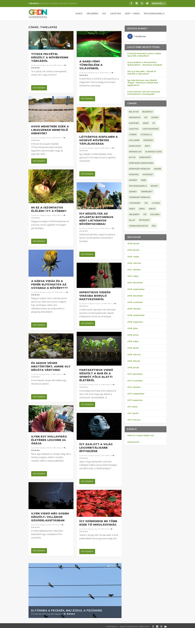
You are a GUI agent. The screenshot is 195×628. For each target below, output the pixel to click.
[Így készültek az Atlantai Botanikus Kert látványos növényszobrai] (99, 195)
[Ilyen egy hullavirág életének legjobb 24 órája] (51, 418)
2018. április (133, 348)
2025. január (133, 250)
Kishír (59, 65)
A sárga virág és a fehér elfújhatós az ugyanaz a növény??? (49, 284)
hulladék (134, 140)
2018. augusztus (135, 322)
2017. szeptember (135, 393)
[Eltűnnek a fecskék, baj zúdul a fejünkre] (75, 590)
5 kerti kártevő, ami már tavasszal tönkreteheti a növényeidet (143, 92)
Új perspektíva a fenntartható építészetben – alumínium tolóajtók (144, 63)
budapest (147, 112)
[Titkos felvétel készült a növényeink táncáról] (51, 40)
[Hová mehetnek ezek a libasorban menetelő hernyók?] (51, 109)
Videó (79, 14)
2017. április (133, 413)
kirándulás (135, 151)
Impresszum (133, 442)
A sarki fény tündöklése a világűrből (91, 65)
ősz (154, 226)
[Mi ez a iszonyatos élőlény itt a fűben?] (51, 186)
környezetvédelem (139, 169)
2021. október (134, 269)
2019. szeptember (136, 289)
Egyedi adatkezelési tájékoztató (134, 626)
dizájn (154, 117)
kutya (132, 157)
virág (142, 209)
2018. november (135, 302)
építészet (144, 220)
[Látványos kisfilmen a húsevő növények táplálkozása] (99, 119)
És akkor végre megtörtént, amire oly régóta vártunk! (50, 366)
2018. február (133, 361)
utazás (156, 203)
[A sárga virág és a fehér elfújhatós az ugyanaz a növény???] (51, 263)
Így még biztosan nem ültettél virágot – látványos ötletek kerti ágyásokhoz (142, 82)
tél (146, 203)
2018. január (133, 367)
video (132, 209)
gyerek (133, 134)
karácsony (135, 146)
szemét (133, 191)
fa (153, 123)
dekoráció (134, 117)
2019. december (135, 282)
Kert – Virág (132, 14)
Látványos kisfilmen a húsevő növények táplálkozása (98, 140)
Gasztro (115, 14)
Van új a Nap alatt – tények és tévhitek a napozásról (141, 72)
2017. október (134, 387)
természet (147, 191)
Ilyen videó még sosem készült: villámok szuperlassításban (50, 517)
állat (132, 220)
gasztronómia (150, 129)
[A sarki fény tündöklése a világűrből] (99, 44)
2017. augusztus (135, 400)
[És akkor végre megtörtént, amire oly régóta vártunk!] (51, 346)
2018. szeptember (136, 315)
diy (146, 117)
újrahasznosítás (138, 226)
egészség (134, 123)
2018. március (134, 354)
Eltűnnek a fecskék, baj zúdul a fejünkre (66, 610)
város (152, 209)
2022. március (134, 263)
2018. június (133, 335)
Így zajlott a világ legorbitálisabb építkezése (96, 448)
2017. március (133, 420)
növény (133, 180)
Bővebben (39, 88)
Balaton (133, 112)
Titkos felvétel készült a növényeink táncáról (49, 57)
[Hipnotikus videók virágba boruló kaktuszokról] (99, 275)
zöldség (155, 214)
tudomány (134, 203)
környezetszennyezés (141, 163)
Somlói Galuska (40, 65)
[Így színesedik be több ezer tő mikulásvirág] (99, 503)
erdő (146, 123)
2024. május (133, 256)
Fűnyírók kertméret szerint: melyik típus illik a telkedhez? (144, 54)
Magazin (58, 614)
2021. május (133, 276)
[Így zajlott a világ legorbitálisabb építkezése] (99, 426)
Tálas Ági (37, 614)
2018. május (133, 341)
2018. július (132, 328)
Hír (58, 525)
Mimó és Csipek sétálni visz (140, 435)
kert (147, 146)
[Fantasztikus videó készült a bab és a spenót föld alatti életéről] (99, 349)
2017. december (135, 374)
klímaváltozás (153, 151)
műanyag (134, 174)
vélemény (134, 214)
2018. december (135, 296)
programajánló (138, 186)
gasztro (133, 129)
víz (144, 214)
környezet (145, 157)
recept (154, 186)
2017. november (135, 380)
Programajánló (154, 14)
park (143, 180)
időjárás (148, 140)
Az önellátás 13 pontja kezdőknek (55, 3)
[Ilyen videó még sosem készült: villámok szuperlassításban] (51, 495)
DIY (104, 14)
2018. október (134, 309)
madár (157, 169)
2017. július (132, 406)
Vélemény (92, 14)
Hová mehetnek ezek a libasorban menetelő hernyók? (50, 130)
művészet (148, 174)
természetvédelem (139, 197)
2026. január (133, 243)
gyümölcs (146, 134)
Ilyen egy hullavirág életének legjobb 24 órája (49, 440)
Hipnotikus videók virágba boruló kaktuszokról (95, 296)
